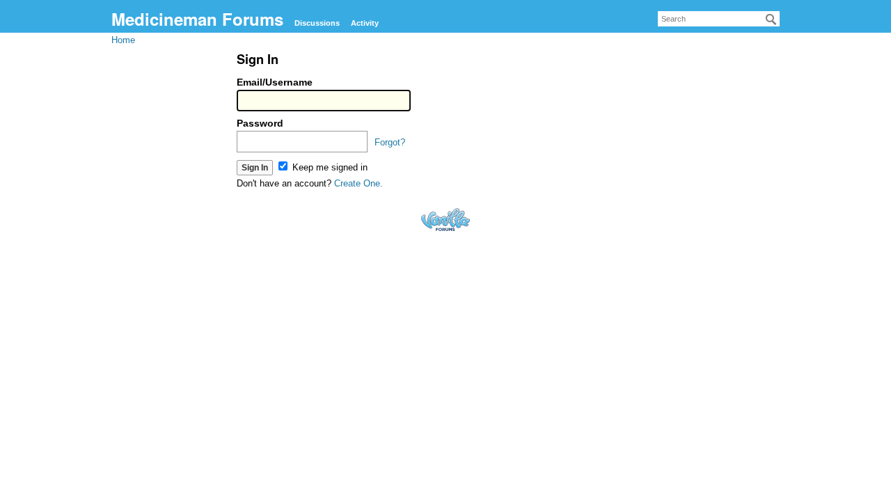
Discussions (317, 23)
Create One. (358, 183)
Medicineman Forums (197, 19)
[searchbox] (719, 18)
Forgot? (389, 142)
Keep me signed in (329, 167)
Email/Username (275, 82)
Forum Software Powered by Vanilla (445, 219)
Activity (365, 23)
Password (260, 123)
